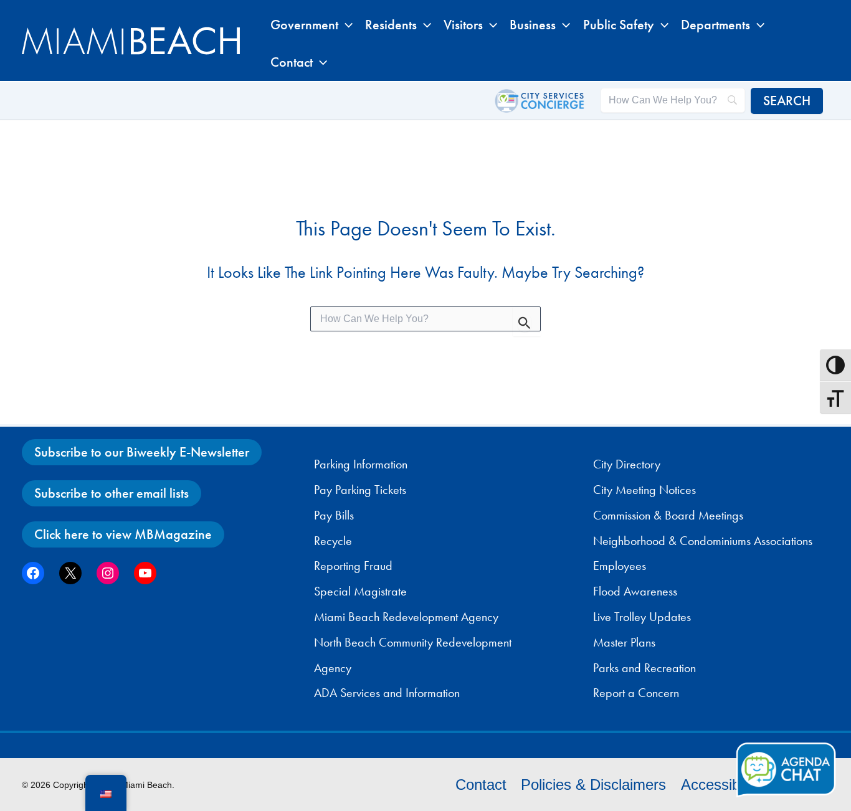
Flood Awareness (635, 591)
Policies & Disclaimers (593, 784)
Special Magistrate (360, 591)
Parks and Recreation (644, 667)
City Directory (626, 464)
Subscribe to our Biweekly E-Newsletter (141, 451)
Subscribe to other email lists (111, 493)
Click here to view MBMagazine (123, 534)
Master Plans (624, 642)
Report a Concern (636, 692)
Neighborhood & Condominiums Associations (702, 540)
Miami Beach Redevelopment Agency (406, 616)
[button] (345, 25)
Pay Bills (334, 515)
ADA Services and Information (387, 692)
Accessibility (721, 784)
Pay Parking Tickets (360, 489)
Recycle (333, 540)
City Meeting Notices (644, 489)
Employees (619, 565)
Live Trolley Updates (642, 616)
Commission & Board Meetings (668, 515)
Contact (480, 784)
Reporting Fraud (353, 565)
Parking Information (360, 464)
